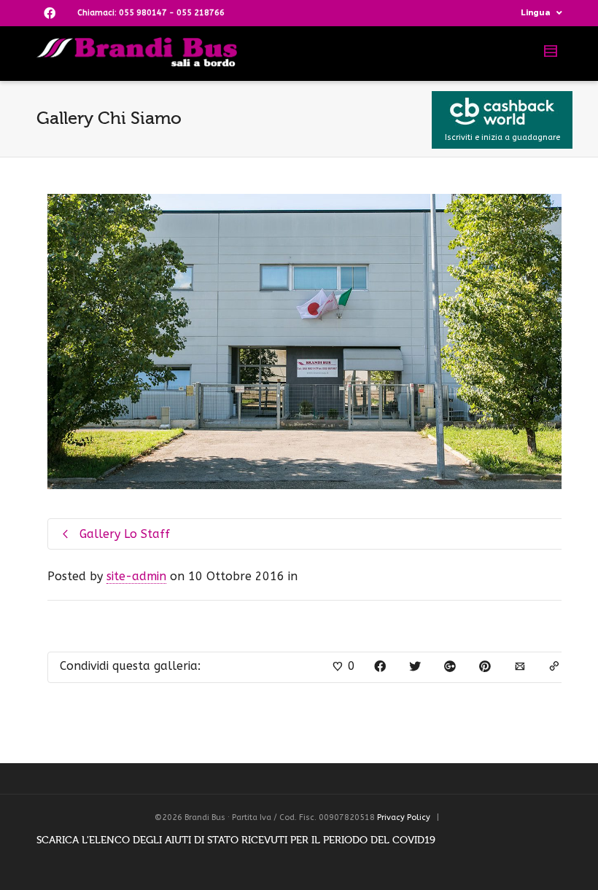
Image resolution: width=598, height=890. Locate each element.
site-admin (136, 576)
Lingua (536, 12)
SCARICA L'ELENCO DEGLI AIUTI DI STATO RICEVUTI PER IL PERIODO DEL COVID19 (235, 840)
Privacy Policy (403, 817)
